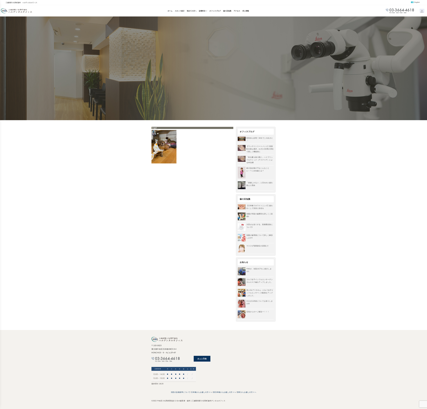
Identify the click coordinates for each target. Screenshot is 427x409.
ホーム (170, 11)
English (417, 2)
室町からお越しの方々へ (246, 392)
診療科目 (202, 11)
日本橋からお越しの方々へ (201, 392)
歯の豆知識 (227, 11)
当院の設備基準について (180, 392)
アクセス (237, 11)
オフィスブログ (215, 11)
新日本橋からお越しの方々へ (224, 392)
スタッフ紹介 (180, 11)
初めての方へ (192, 11)
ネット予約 (202, 359)
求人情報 (245, 11)
